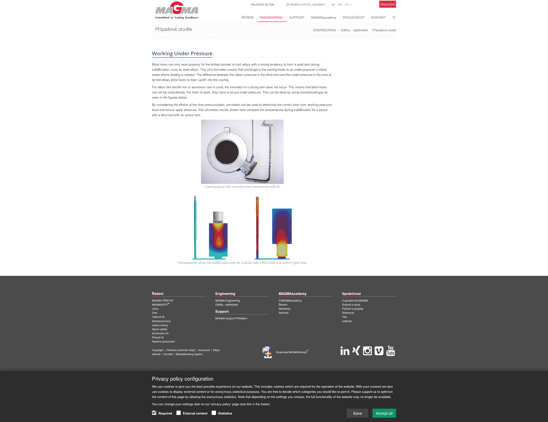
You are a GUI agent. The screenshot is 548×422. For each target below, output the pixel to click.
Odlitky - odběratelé (354, 30)
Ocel (154, 312)
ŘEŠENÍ (247, 17)
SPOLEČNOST (354, 17)
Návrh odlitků (159, 329)
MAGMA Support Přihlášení (231, 318)
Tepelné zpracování (163, 341)
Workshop (284, 308)
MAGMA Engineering (227, 300)
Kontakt (168, 354)
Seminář (284, 312)
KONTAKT (378, 17)
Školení (283, 304)
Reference (348, 312)
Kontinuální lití (160, 333)
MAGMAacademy (323, 17)
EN (340, 4)
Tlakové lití (158, 316)
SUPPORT (297, 17)
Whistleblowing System (189, 354)
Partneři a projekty (352, 308)
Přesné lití (158, 337)
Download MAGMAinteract (292, 352)
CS (347, 4)
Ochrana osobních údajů (181, 350)
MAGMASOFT (161, 304)
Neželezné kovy (161, 321)
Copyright (157, 350)
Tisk (344, 316)
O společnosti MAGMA (355, 300)
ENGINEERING (271, 17)
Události (347, 321)
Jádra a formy (160, 325)
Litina (155, 308)
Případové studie (384, 30)
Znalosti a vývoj (351, 304)
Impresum (204, 350)
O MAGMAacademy (290, 300)
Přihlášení (388, 4)
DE (333, 4)
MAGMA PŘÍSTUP (162, 300)
